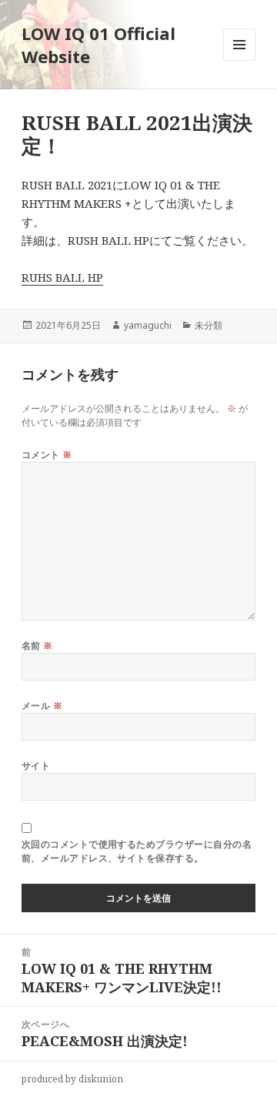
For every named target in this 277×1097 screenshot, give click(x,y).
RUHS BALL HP (62, 277)
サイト (36, 765)
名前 (37, 645)
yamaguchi (148, 325)
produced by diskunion (72, 1078)
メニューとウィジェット (239, 60)
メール (42, 705)
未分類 (208, 325)
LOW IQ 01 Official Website (98, 45)
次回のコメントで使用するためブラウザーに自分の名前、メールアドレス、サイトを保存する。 (137, 851)
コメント (47, 454)
